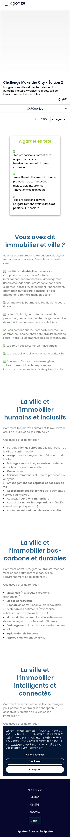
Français (57, 119)
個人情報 (35, 804)
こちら (14, 744)
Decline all (35, 761)
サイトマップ (35, 789)
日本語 (33, 821)
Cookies (35, 811)
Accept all (35, 769)
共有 (62, 99)
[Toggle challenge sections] (35, 109)
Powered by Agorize (41, 831)
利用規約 (35, 797)
